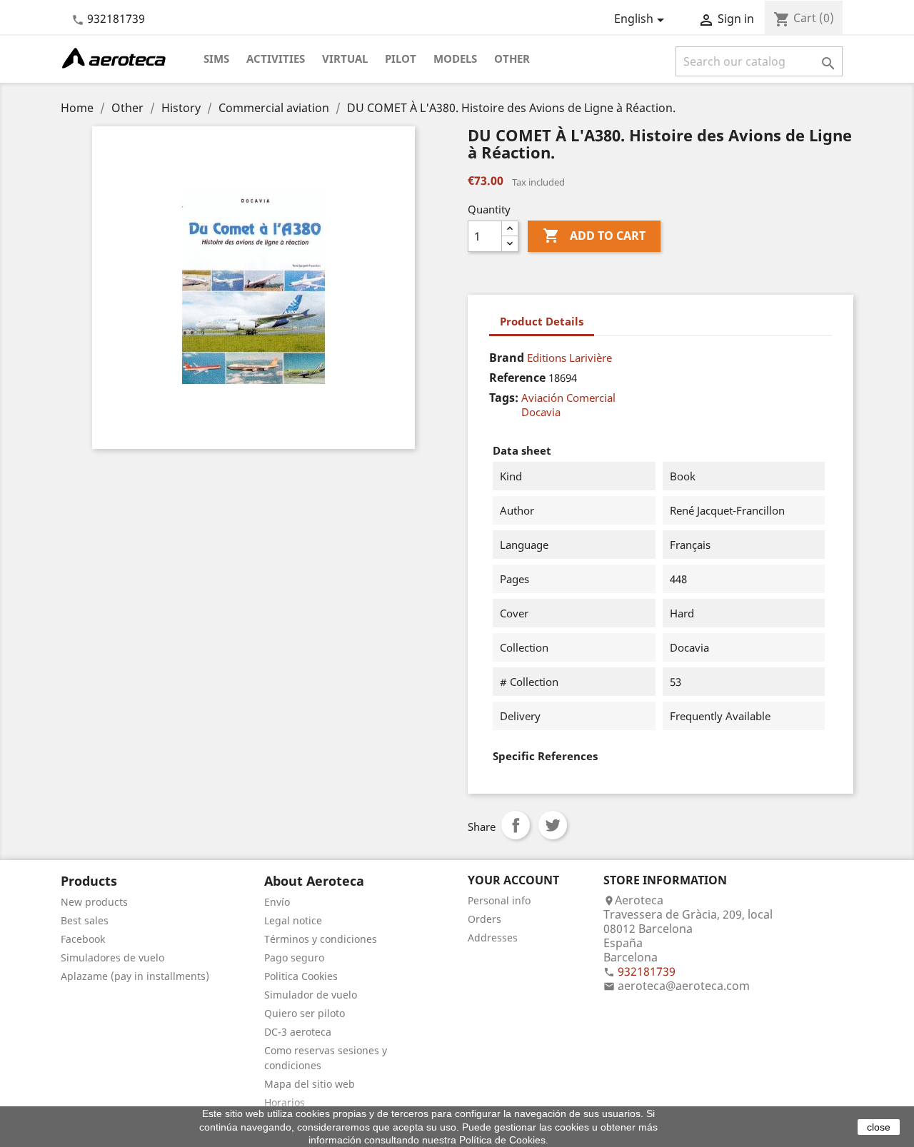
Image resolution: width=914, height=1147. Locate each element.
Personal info (499, 900)
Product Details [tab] (541, 321)
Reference (517, 377)
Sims (216, 58)
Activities (275, 58)
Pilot (400, 58)
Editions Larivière (569, 357)
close (878, 1127)
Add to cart (594, 235)
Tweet (552, 825)
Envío (277, 902)
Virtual (345, 58)
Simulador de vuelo (310, 994)
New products (94, 902)
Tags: (503, 397)
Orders (484, 919)
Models (455, 58)
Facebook (83, 939)
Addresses (493, 937)
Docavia (541, 412)
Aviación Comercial (568, 397)
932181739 (116, 18)
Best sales (85, 920)
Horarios (284, 1102)
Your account (513, 880)
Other (512, 58)
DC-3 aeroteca (297, 1032)
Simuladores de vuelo (112, 957)
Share (515, 825)
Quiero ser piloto (304, 1013)
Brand (506, 357)
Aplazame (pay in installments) (135, 976)
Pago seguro (294, 957)
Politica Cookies (301, 976)
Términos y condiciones (320, 939)
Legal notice (293, 920)
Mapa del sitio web (309, 1084)
